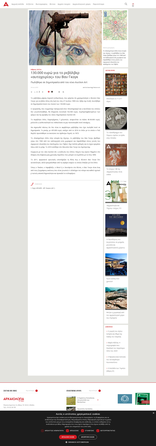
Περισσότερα (98, 4)
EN (133, 6)
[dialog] (78, 428)
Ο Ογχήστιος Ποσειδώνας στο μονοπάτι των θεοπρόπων (85, 400)
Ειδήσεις (33, 69)
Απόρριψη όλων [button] (87, 437)
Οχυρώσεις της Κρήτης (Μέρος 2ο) (84, 410)
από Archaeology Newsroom (91, 87)
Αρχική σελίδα (18, 4)
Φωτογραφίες (41, 4)
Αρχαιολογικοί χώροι (82, 4)
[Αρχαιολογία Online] (6, 4)
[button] (78, 442)
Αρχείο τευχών (64, 4)
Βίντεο (52, 4)
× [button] (153, 413)
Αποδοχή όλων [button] (68, 437)
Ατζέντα (29, 4)
